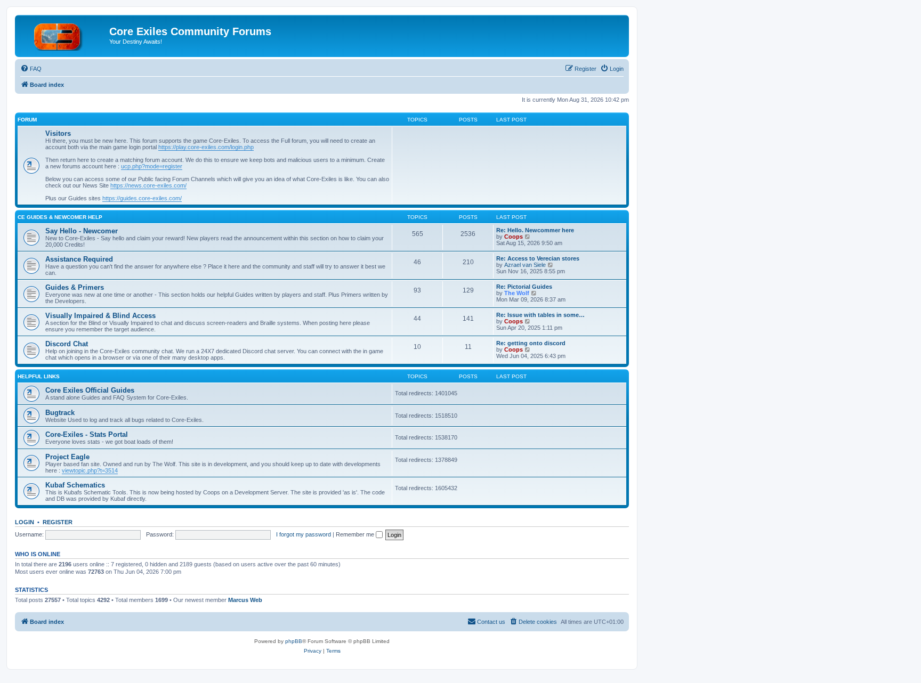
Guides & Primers (74, 287)
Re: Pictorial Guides (524, 286)
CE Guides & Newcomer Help (60, 217)
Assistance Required (79, 259)
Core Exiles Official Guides (89, 390)
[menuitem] (31, 68)
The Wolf (516, 293)
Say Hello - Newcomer (81, 231)
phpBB (293, 641)
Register (57, 522)
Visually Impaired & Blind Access (100, 316)
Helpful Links (39, 376)
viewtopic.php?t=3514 (90, 470)
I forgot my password (303, 534)
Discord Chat (66, 344)
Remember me (356, 534)
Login (24, 522)
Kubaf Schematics (75, 485)
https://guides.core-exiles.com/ (142, 198)
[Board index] (63, 35)
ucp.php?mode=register (151, 166)
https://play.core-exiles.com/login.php (206, 147)
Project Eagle (67, 457)
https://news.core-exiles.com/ (148, 185)
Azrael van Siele (525, 265)
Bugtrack (60, 413)
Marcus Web (245, 600)
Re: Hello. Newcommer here (535, 230)
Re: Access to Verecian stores (537, 258)
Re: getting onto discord (530, 343)
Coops (513, 236)
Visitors (58, 133)
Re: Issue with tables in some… (540, 315)
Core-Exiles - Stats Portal (86, 434)
